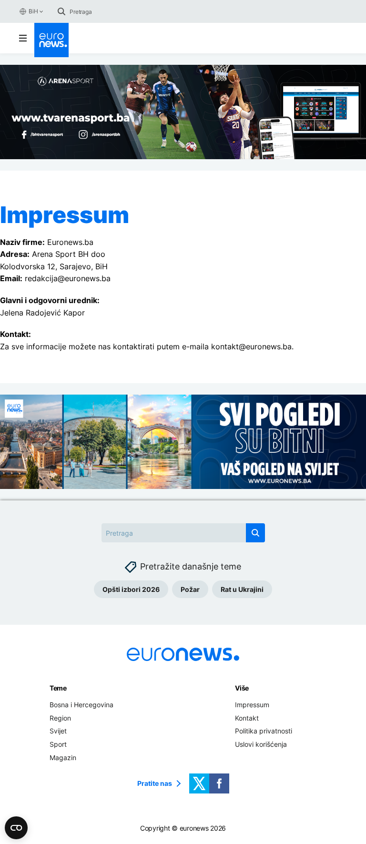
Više (242, 688)
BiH (33, 11)
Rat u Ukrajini (242, 589)
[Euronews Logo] (51, 40)
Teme (58, 688)
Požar (190, 589)
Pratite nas (154, 783)
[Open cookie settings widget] (16, 827)
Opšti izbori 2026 (131, 589)
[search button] (61, 11)
